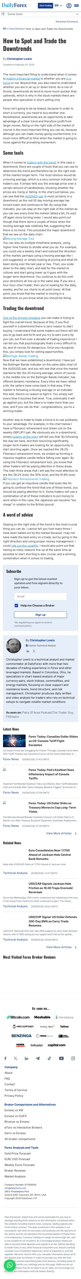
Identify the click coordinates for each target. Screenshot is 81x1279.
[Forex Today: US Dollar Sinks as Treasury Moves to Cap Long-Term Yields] (14, 803)
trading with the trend (41, 162)
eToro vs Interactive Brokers (23, 1127)
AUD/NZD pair (34, 196)
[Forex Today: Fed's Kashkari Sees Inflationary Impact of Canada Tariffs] (14, 770)
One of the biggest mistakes (21, 318)
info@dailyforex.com (15, 1188)
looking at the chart (25, 436)
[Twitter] (34, 651)
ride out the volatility (24, 545)
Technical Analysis (15, 873)
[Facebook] (5, 1058)
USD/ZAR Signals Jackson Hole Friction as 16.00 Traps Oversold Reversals (51, 888)
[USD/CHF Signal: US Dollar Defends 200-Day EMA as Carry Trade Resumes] (14, 917)
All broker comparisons (20, 1139)
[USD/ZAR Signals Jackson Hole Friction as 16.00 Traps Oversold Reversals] (14, 883)
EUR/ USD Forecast (17, 1159)
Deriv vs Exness (15, 1133)
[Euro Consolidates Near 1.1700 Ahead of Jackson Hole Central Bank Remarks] (14, 850)
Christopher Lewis (42, 640)
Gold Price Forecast (18, 1153)
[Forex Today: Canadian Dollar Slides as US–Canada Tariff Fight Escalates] (14, 746)
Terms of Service (16, 1090)
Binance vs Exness (17, 1121)
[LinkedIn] (28, 651)
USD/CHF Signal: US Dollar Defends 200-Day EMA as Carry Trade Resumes (53, 921)
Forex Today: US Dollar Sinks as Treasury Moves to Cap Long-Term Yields (52, 807)
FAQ (7, 1078)
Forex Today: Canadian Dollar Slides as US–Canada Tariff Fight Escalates (53, 741)
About (8, 1073)
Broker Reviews (15, 1170)
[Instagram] (73, 1058)
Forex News (11, 759)
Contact (10, 1084)
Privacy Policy (14, 1095)
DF (4, 29)
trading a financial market (23, 78)
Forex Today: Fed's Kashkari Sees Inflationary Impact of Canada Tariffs (51, 774)
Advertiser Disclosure (67, 21)
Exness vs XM (14, 1110)
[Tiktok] (49, 1058)
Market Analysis (15, 1176)
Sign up (40, 615)
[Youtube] (61, 1058)
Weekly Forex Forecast (20, 1165)
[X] (15, 1058)
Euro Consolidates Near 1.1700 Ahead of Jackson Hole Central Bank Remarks (50, 855)
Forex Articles (16, 28)
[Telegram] (38, 1058)
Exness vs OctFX (16, 1116)
